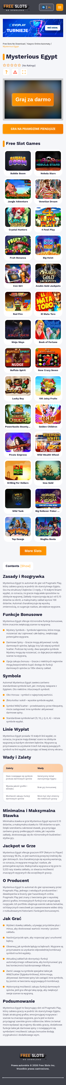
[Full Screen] (23, 72)
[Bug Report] (15, 72)
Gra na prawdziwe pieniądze (33, 129)
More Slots (33, 551)
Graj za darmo (33, 99)
